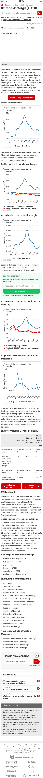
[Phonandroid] (32, 775)
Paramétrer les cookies (10, 749)
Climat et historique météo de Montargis (19, 595)
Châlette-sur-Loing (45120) (14, 559)
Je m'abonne (20, 291)
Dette (4, 64)
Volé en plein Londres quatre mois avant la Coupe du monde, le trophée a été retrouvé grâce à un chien (21, 724)
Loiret (22, 5)
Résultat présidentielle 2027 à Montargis (19, 638)
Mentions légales (20, 751)
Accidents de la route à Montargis (17, 598)
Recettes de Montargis (29, 486)
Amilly (39, 17)
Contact (9, 747)
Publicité (36, 745)
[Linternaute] (11, 767)
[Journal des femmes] (11, 762)
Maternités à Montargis (12, 614)
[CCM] (32, 762)
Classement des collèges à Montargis (18, 602)
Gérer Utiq (22, 749)
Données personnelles (29, 747)
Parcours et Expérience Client (15, 688)
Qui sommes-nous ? (10, 745)
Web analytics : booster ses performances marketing (14, 681)
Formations (9, 675)
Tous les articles (31, 749)
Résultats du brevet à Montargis (16, 645)
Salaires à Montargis (11, 586)
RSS (38, 749)
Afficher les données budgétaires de (15, 28)
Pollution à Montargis (11, 626)
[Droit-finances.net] (32, 766)
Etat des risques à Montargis (14, 617)
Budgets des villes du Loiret (14, 574)
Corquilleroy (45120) (11, 571)
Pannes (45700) (10, 568)
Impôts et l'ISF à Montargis (14, 592)
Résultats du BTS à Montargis (15, 648)
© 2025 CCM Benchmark (21, 752)
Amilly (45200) (9, 565)
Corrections (10, 751)
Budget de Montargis (10, 486)
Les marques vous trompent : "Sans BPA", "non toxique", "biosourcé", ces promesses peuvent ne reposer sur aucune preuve (20, 731)
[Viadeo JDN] (32, 771)
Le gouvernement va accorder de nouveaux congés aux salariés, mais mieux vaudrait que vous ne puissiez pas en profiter (19, 717)
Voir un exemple (35, 665)
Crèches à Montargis (11, 611)
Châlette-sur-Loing (17, 17)
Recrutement (17, 747)
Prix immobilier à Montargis (14, 589)
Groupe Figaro (31, 751)
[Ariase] (11, 775)
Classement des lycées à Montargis (17, 605)
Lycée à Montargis (10, 608)
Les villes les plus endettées (21, 97)
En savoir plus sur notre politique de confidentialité (18, 295)
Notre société (29, 745)
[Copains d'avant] (11, 771)
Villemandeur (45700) (12, 562)
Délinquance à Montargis (13, 623)
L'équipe (20, 745)
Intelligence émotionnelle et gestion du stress (19, 696)
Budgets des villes (11, 5)
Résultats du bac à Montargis (15, 641)
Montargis (29, 5)
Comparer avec (7, 33)
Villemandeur (31, 17)
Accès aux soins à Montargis (14, 620)
